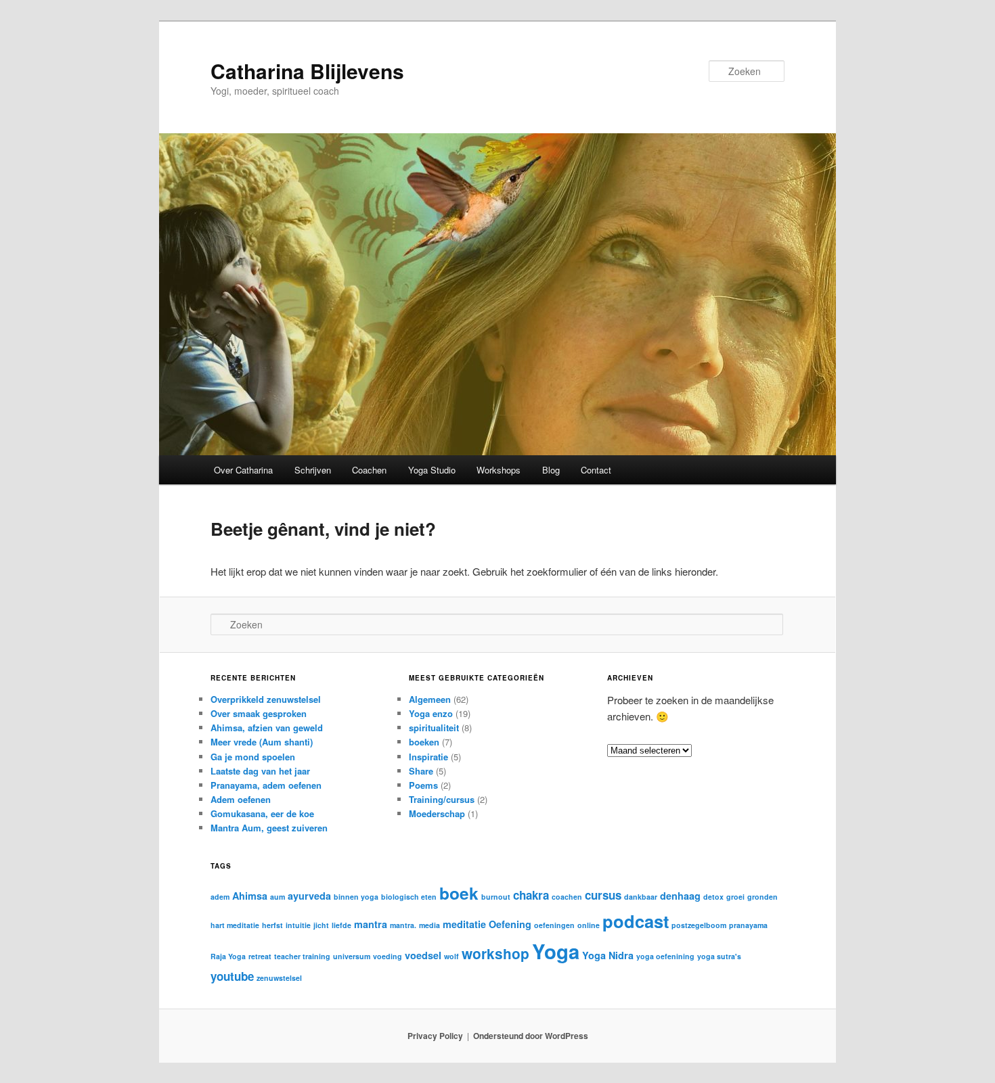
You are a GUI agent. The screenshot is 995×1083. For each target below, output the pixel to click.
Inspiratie (428, 756)
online (588, 925)
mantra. (403, 925)
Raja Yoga (228, 956)
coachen (567, 897)
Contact (596, 469)
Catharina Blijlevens (307, 70)
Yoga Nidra (608, 955)
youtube (232, 976)
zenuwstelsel (279, 978)
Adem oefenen (241, 799)
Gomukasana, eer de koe (262, 813)
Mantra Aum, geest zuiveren (269, 827)
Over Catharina (243, 469)
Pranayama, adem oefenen (266, 785)
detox (713, 897)
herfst (272, 925)
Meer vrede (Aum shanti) (262, 741)
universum (351, 956)
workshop (495, 953)
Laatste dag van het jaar (260, 770)
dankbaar (640, 897)
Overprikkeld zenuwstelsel (266, 699)
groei (735, 897)
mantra (370, 924)
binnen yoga (356, 897)
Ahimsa (249, 895)
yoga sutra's (719, 956)
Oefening (510, 924)
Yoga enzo (431, 713)
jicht (321, 925)
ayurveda (309, 895)
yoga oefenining (665, 956)
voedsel (423, 955)
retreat (259, 956)
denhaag (680, 895)
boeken (424, 741)
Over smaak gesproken (259, 713)
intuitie (298, 925)
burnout (495, 897)
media (429, 925)
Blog (551, 469)
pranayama (748, 925)
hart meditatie (235, 925)
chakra (531, 895)
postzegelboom (698, 925)
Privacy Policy (435, 1036)
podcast (635, 921)
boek (459, 893)
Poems (423, 785)
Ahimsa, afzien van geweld (267, 727)
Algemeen (430, 699)
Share (421, 770)
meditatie (464, 924)
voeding (387, 956)
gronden (762, 897)
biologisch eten (409, 897)
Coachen (369, 469)
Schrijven (312, 469)
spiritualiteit (434, 727)
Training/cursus (441, 799)
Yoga (555, 951)
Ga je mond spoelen (253, 756)
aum (277, 897)
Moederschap (437, 813)
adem (220, 897)
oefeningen (554, 925)
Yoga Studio (432, 469)
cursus (603, 895)
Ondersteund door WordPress (530, 1036)
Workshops (499, 469)
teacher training (302, 956)
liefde (341, 925)
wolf (451, 956)
